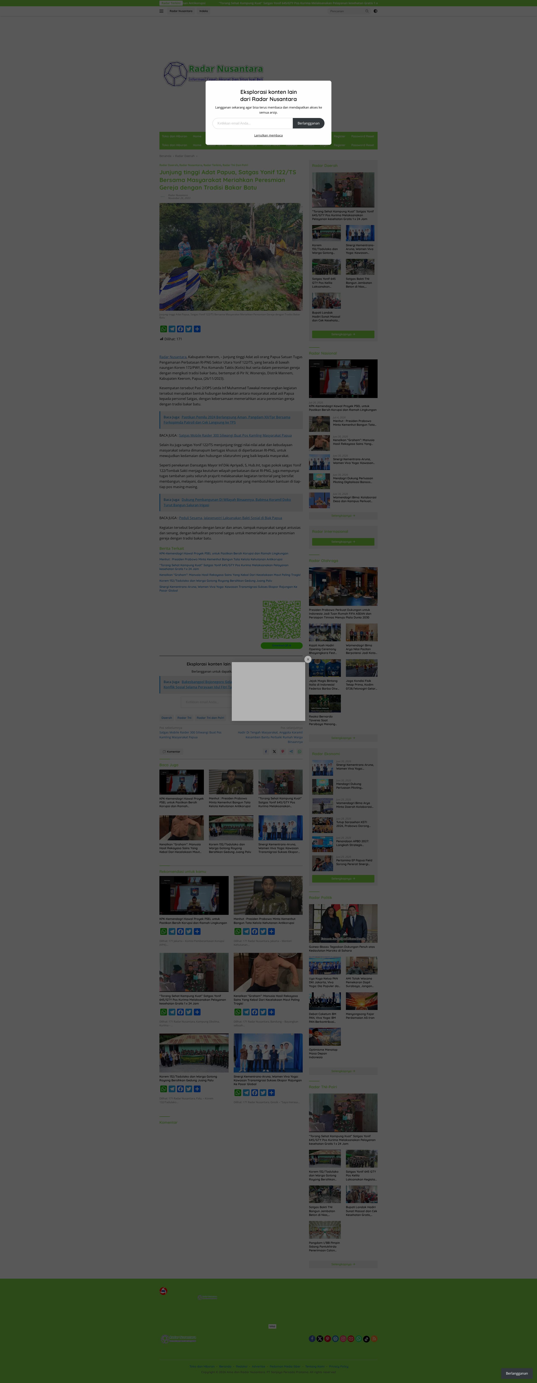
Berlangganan (309, 123)
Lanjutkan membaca (268, 135)
